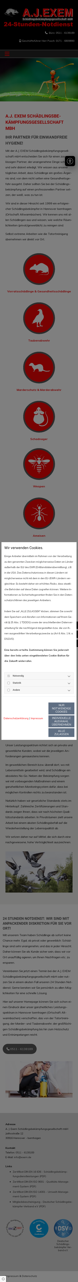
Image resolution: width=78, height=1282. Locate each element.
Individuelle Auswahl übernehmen (61, 721)
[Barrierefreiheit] (70, 161)
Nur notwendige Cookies (61, 708)
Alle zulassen (61, 732)
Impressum (37, 718)
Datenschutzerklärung (16, 718)
